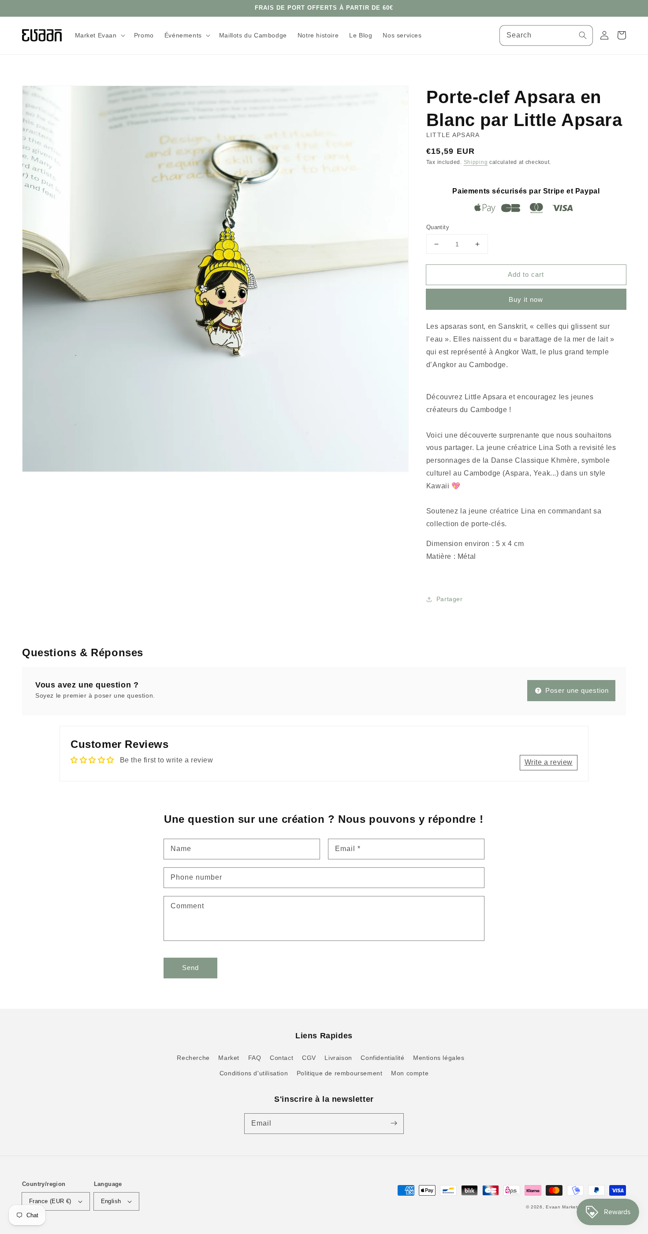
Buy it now (526, 299)
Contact (281, 1057)
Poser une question (576, 690)
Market (228, 1057)
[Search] (582, 35)
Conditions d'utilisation (254, 1073)
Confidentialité (382, 1057)
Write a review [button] (549, 762)
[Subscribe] (393, 1123)
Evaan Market (562, 1206)
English (111, 1201)
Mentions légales (439, 1057)
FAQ (254, 1057)
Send (190, 967)
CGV (309, 1057)
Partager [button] (449, 598)
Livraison (338, 1057)
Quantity (437, 227)
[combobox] (546, 35)
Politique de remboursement (340, 1073)
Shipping (476, 162)
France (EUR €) (50, 1201)
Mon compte (409, 1073)
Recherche (193, 1057)
